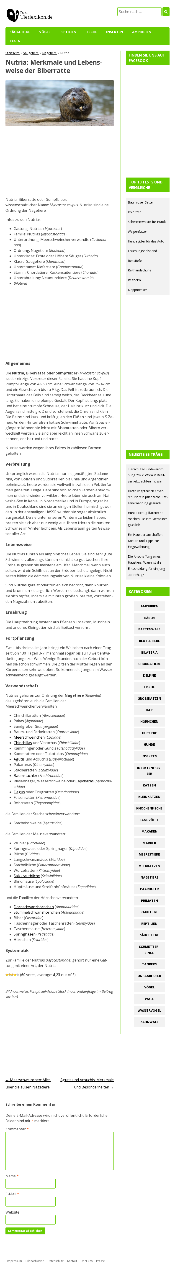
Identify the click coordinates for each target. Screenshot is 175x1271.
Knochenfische (149, 808)
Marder (149, 843)
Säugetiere (20, 31)
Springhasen (25, 934)
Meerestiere (149, 854)
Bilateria (149, 652)
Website (12, 1212)
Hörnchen (149, 721)
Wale (149, 999)
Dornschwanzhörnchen (34, 906)
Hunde (149, 744)
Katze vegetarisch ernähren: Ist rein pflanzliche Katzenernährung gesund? (148, 497)
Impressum (14, 1261)
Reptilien (67, 31)
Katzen (149, 785)
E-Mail (12, 1193)
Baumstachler (25, 775)
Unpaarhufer (149, 976)
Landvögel (149, 820)
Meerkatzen (149, 866)
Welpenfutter (137, 231)
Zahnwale (149, 1022)
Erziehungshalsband (142, 251)
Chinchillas (23, 742)
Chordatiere (149, 664)
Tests (15, 40)
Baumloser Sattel (140, 202)
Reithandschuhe (139, 270)
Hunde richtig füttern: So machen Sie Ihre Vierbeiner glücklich (147, 518)
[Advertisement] (59, 163)
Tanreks (149, 964)
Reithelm (134, 280)
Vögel (44, 31)
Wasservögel (149, 1010)
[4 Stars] (15, 974)
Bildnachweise (35, 1261)
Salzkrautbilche (27, 875)
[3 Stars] (12, 974)
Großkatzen (149, 698)
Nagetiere (49, 53)
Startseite (12, 53)
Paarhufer (149, 889)
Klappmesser (137, 290)
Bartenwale (149, 629)
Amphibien (141, 31)
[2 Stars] (9, 974)
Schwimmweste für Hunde (147, 221)
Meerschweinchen (29, 737)
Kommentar (17, 1129)
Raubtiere (149, 912)
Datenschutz (56, 1261)
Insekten (114, 31)
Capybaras (84, 781)
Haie (149, 710)
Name (12, 1175)
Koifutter (134, 212)
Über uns (87, 1261)
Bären (149, 618)
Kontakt (72, 1261)
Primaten (149, 900)
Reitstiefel (135, 260)
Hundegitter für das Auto (146, 241)
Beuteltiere (149, 641)
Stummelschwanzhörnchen (37, 912)
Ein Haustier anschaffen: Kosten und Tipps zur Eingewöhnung (145, 540)
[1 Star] (6, 974)
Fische (91, 31)
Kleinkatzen (149, 796)
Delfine (149, 675)
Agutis (19, 759)
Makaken (149, 831)
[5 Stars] (17, 974)
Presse (100, 1261)
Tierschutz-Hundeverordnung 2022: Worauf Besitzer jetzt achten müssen (146, 475)
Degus (19, 791)
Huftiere (149, 733)
